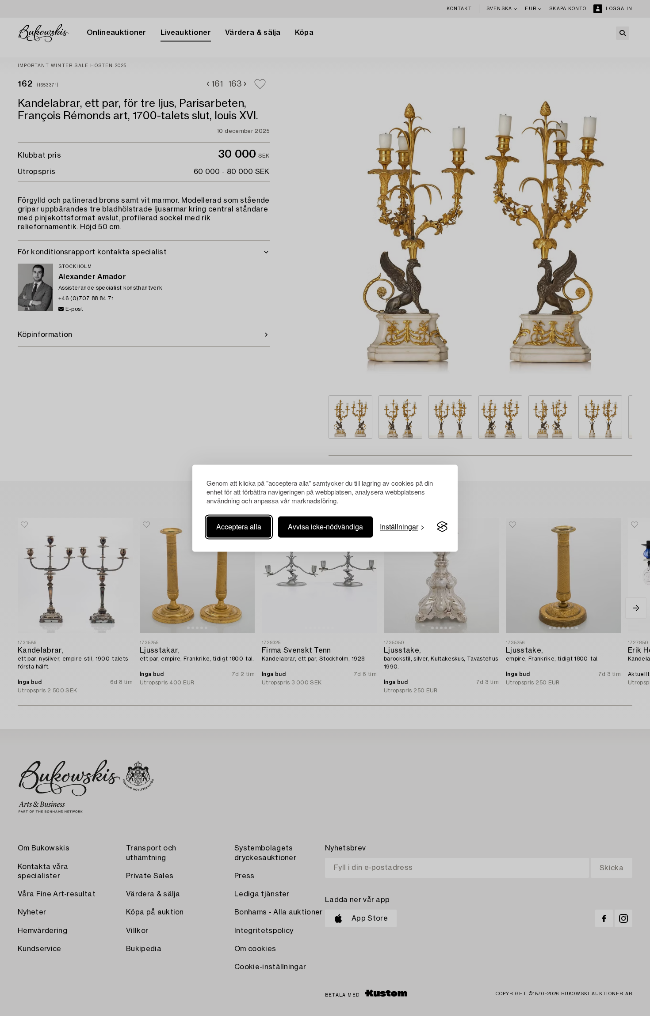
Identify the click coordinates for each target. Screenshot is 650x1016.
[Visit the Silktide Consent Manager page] (442, 526)
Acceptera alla (238, 526)
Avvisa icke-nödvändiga (325, 526)
